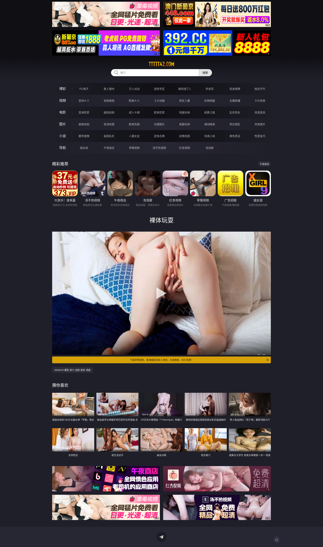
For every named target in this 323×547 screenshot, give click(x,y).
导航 (62, 147)
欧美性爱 (159, 112)
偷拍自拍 (109, 112)
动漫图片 (159, 124)
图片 (62, 124)
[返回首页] (277, 540)
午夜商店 (109, 148)
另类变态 (260, 112)
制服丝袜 (184, 112)
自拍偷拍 (109, 100)
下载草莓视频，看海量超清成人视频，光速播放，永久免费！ (161, 359)
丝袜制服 (209, 100)
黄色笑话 (234, 136)
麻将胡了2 (184, 89)
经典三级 (209, 112)
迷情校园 (184, 136)
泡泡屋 (210, 148)
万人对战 (134, 89)
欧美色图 (134, 124)
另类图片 (260, 124)
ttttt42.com (161, 64)
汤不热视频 (159, 148)
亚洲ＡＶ (84, 100)
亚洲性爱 (84, 112)
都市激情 (84, 136)
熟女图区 (234, 124)
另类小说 (209, 136)
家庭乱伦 (109, 136)
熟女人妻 (184, 100)
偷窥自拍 (84, 124)
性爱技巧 (260, 136)
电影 (62, 112)
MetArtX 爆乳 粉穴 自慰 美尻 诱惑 (73, 370)
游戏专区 (159, 89)
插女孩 (84, 148)
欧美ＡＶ (134, 100)
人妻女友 (134, 136)
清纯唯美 (209, 124)
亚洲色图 (109, 124)
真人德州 (109, 89)
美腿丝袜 (184, 124)
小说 (62, 136)
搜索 (205, 73)
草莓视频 (134, 148)
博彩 (62, 88)
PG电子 (83, 89)
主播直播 (234, 100)
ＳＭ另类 (260, 100)
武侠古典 (159, 136)
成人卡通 (134, 112)
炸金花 (210, 89)
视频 (62, 100)
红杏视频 (184, 148)
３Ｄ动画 (159, 100)
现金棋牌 (234, 89)
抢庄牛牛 (260, 89)
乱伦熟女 (234, 112)
